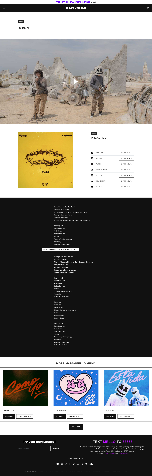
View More (76, 427)
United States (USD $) (75, 458)
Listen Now (126, 152)
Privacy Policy (123, 453)
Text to (113, 442)
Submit (56, 448)
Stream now (24, 416)
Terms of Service (109, 453)
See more (9, 416)
